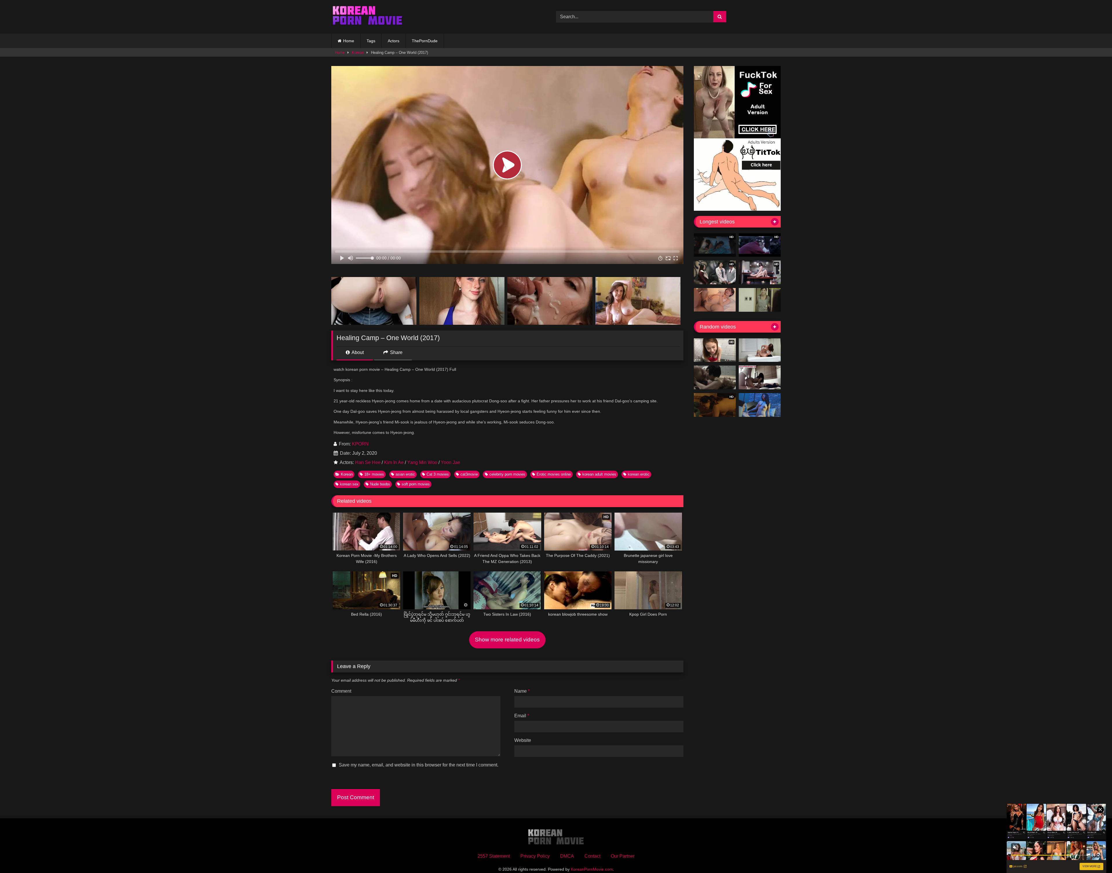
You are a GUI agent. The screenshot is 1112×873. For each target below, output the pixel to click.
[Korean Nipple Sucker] (715, 377)
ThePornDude (425, 40)
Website (522, 740)
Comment (341, 691)
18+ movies (374, 474)
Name (522, 691)
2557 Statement (494, 856)
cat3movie (469, 474)
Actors (393, 40)
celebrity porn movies (507, 474)
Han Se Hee (368, 462)
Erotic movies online (554, 474)
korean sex (349, 484)
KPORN (360, 443)
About (357, 352)
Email (521, 715)
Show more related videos (507, 640)
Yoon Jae (450, 462)
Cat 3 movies (438, 474)
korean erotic (639, 474)
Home (348, 40)
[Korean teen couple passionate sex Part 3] (760, 377)
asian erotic (405, 474)
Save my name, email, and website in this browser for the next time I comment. (418, 764)
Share (396, 352)
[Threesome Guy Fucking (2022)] (760, 350)
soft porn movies (416, 484)
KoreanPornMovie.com (592, 869)
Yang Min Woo (422, 462)
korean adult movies (599, 474)
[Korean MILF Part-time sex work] (760, 300)
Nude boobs (380, 484)
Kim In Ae (394, 462)
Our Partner (622, 856)
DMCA (567, 856)
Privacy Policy (535, 856)
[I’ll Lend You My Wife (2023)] (760, 405)
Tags (371, 40)
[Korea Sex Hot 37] (715, 300)
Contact (592, 856)
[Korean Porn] (367, 17)
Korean (358, 52)
